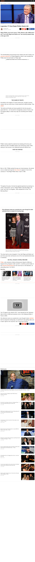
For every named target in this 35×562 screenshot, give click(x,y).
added (2, 106)
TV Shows (8, 3)
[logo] (3, 0)
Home (1, 3)
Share (32, 28)
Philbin (2, 262)
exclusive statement (5, 56)
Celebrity (4, 3)
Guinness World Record (8, 265)
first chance (17, 170)
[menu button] (33, 1)
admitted (31, 318)
